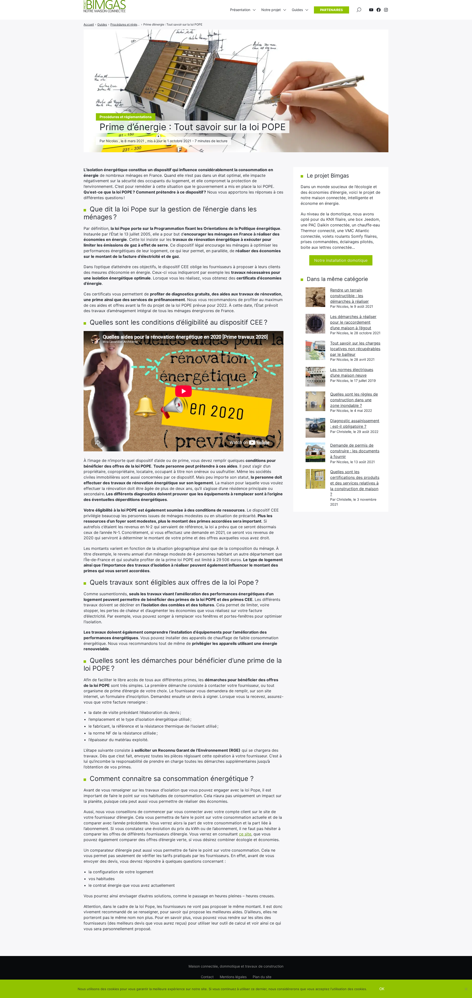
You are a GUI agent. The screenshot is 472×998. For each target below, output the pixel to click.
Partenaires (331, 10)
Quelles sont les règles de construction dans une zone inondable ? (354, 400)
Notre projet (271, 10)
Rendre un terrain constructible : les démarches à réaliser (349, 296)
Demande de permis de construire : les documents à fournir (354, 451)
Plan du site (262, 977)
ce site (245, 834)
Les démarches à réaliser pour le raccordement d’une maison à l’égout (353, 322)
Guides (297, 10)
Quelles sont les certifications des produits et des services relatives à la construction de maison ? (354, 483)
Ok (381, 988)
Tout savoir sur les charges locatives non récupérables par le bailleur (355, 349)
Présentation (240, 10)
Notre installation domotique (341, 260)
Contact (207, 977)
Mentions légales (233, 977)
